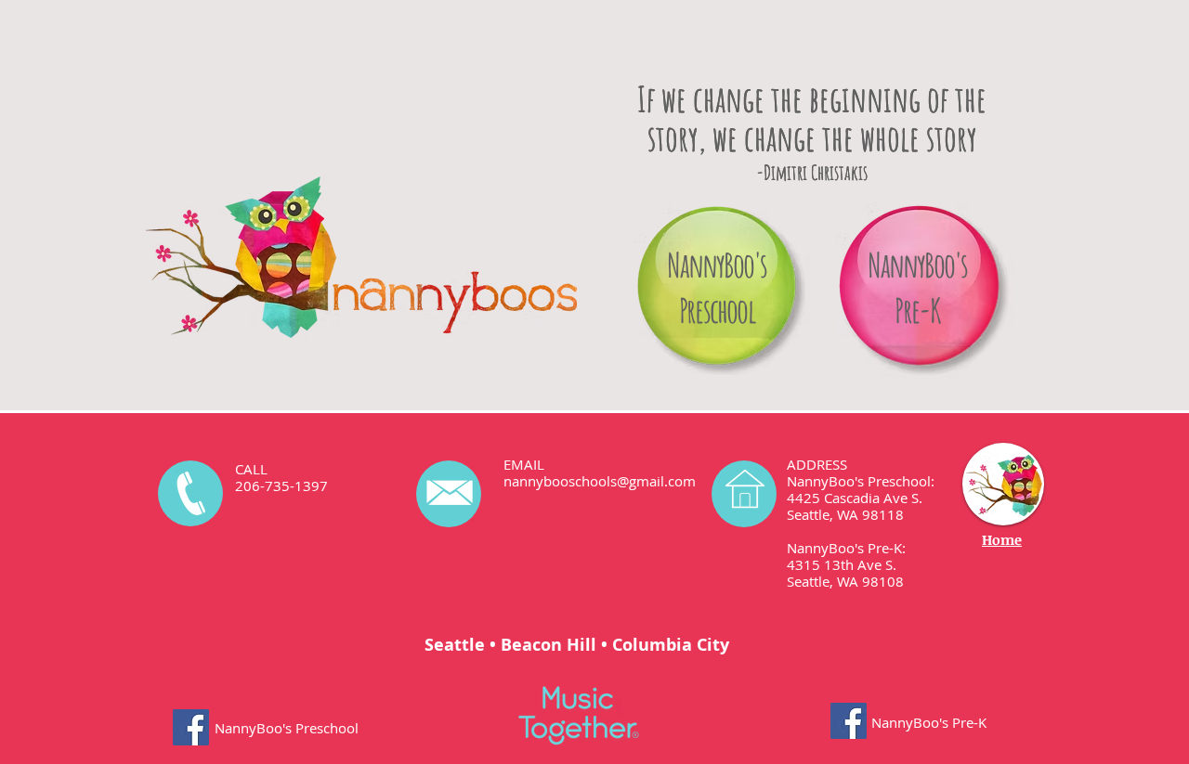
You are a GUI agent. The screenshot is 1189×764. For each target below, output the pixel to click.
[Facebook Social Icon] (191, 727)
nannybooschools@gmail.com (599, 481)
